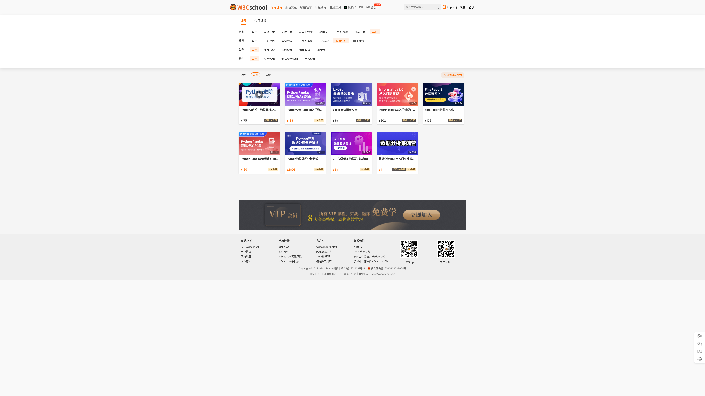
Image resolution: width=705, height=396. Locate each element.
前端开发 (269, 32)
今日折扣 (260, 21)
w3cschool (325, 268)
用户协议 (246, 251)
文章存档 (246, 261)
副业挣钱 (358, 41)
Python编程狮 (324, 251)
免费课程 (269, 59)
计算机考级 (306, 41)
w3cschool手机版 (289, 261)
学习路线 (269, 41)
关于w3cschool (250, 246)
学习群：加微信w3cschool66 (371, 261)
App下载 (452, 7)
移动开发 (360, 32)
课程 (243, 21)
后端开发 (286, 32)
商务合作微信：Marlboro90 (370, 256)
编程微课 (269, 50)
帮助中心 (359, 246)
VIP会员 (371, 6)
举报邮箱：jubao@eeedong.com (377, 273)
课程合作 (284, 251)
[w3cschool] (248, 7)
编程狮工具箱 (324, 261)
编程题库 (306, 7)
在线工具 (335, 7)
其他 (375, 32)
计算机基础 (341, 32)
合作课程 (310, 59)
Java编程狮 (323, 256)
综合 (243, 74)
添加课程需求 (454, 75)
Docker (324, 41)
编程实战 (291, 7)
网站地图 (246, 256)
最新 (268, 74)
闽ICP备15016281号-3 (353, 268)
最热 (255, 74)
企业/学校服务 (362, 251)
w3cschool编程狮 (326, 246)
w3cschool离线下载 (290, 256)
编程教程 (320, 7)
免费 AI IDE (355, 7)
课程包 (321, 50)
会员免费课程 (289, 59)
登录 (471, 7)
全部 (254, 32)
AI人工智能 (306, 32)
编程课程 (276, 7)
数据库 (323, 32)
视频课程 (286, 50)
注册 (462, 7)
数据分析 (340, 41)
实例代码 (286, 41)
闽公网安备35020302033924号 (388, 268)
